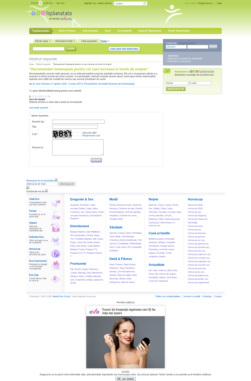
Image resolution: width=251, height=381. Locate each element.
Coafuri (73, 272)
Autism (162, 256)
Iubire (95, 208)
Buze (81, 276)
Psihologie (137, 233)
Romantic (84, 205)
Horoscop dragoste (197, 215)
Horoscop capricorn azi (199, 254)
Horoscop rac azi (196, 240)
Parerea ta (37, 147)
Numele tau (38, 121)
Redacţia (207, 296)
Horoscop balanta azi (198, 275)
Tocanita (162, 212)
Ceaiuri (121, 233)
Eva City (34, 275)
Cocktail (171, 212)
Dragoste (74, 205)
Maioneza (153, 219)
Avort (112, 247)
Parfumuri (93, 269)
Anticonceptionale (128, 240)
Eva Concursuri (38, 261)
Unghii (84, 269)
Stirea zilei (172, 270)
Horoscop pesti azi (197, 268)
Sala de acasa (128, 282)
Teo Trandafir (76, 239)
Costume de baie (126, 208)
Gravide (161, 253)
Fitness (119, 264)
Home (31, 64)
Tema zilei (153, 274)
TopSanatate (51, 13)
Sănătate (116, 227)
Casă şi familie (159, 233)
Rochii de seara (123, 205)
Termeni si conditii (191, 296)
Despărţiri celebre (157, 277)
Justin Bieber (93, 246)
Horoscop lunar (195, 226)
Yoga (121, 268)
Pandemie (163, 281)
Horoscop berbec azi (198, 279)
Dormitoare (154, 246)
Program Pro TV (77, 253)
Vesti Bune (172, 277)
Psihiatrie (113, 250)
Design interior (167, 246)
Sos (150, 208)
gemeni (108, 3)
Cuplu (88, 208)
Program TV (91, 249)
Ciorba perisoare (172, 219)
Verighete (113, 215)
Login (219, 3)
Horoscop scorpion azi (198, 258)
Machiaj (81, 272)
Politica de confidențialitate (168, 296)
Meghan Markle (77, 232)
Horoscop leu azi (196, 272)
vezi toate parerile (38, 107)
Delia (72, 246)
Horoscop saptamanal (198, 282)
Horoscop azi (194, 212)
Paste (161, 205)
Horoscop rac (194, 229)
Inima (128, 233)
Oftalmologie (135, 243)
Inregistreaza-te (205, 3)
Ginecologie (115, 236)
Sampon (74, 276)
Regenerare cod (91, 135)
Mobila (162, 242)
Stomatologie (128, 236)
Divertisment (79, 226)
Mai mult (60, 3)
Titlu (34, 126)
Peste (175, 205)
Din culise (153, 270)
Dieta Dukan (130, 264)
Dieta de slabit (124, 275)
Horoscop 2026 (195, 205)
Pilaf (161, 219)
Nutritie (112, 275)
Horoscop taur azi (196, 251)
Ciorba (168, 205)
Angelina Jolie (90, 239)
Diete (111, 264)
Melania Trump (77, 249)
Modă (113, 199)
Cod (34, 134)
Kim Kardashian (77, 235)
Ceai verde (121, 247)
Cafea (163, 208)
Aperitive (160, 215)
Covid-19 (153, 281)
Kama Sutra (91, 212)
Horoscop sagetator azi (199, 261)
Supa (169, 208)
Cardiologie (123, 243)
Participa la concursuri (179, 61)
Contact (218, 296)
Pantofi (139, 208)
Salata (156, 208)
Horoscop (34, 249)
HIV (129, 247)
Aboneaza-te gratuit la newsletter (185, 58)
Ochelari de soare (127, 215)
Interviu (162, 270)
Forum (32, 211)
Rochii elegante (116, 212)
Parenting (153, 249)
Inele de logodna (133, 212)
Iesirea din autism (167, 274)
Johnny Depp (92, 235)
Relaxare (113, 268)
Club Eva (34, 199)
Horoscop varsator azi (198, 265)
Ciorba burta (165, 222)
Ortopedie (136, 247)
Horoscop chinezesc (198, 219)
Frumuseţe (78, 263)
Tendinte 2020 (116, 219)
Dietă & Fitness (120, 259)
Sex (82, 212)
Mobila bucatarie (156, 239)
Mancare (153, 205)
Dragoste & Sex (82, 199)
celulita (100, 3)
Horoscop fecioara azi (198, 247)
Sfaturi (33, 223)
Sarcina (113, 233)
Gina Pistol (81, 246)
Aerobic (113, 271)
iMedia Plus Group (61, 296)
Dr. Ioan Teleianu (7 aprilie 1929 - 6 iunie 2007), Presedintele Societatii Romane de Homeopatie (84, 83)
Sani (89, 272)
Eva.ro (66, 18)
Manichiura (97, 272)
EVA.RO (35, 3)
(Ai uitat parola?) (187, 43)
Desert (168, 215)
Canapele (170, 242)
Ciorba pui (153, 222)
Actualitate (157, 264)
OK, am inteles (125, 378)
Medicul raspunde (43, 64)
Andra (97, 242)
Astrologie (192, 222)
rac (94, 3)
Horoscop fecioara (197, 233)
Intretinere (130, 268)
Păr (71, 269)
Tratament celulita (83, 280)
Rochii (77, 269)
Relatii (82, 208)
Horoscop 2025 (195, 208)
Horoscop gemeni (196, 236)
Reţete (153, 199)
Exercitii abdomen (126, 271)
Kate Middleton (93, 232)
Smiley (90, 242)
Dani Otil (82, 242)
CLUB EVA (47, 3)
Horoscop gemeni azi (198, 244)
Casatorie (74, 212)
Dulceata (153, 212)
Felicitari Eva (36, 237)
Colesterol (114, 240)
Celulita (88, 276)
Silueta (122, 278)
